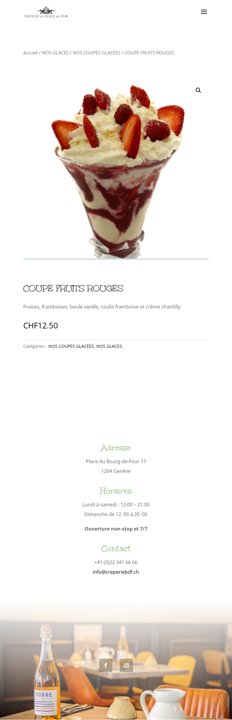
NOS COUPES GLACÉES (96, 53)
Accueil (30, 53)
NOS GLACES (55, 53)
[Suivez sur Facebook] (105, 665)
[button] (198, 90)
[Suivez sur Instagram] (126, 665)
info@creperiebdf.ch (116, 572)
